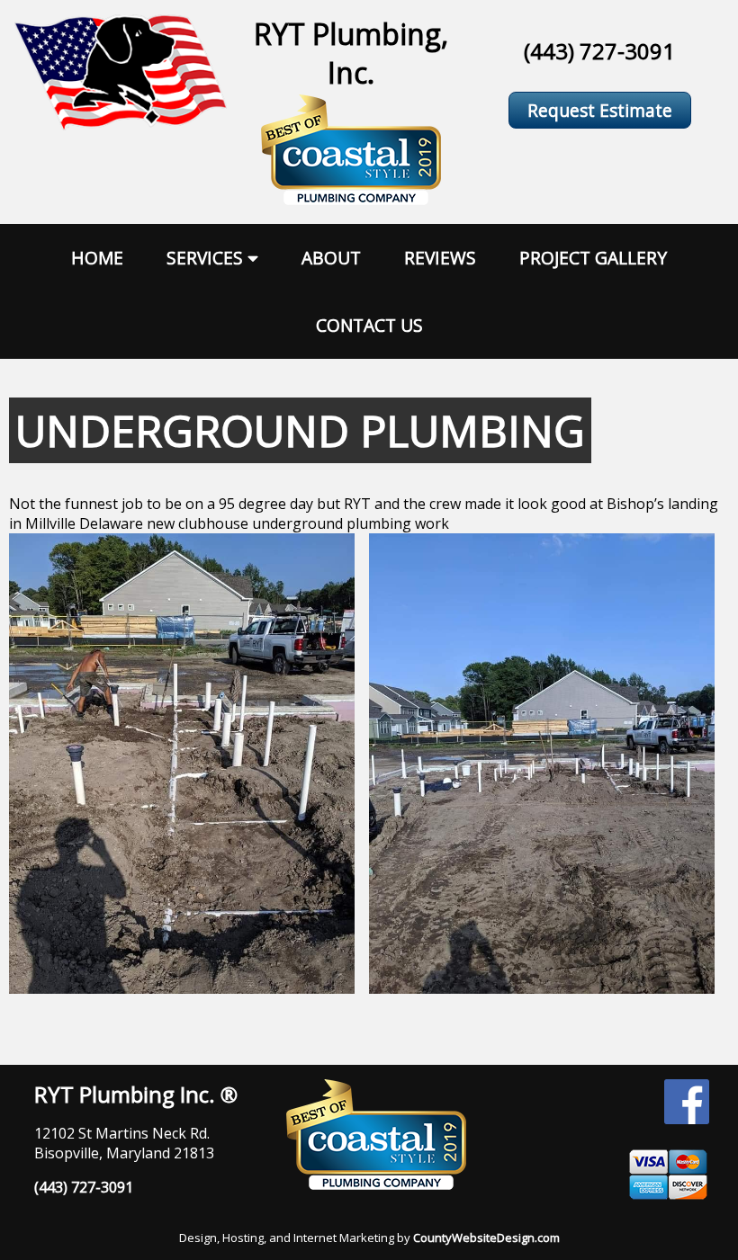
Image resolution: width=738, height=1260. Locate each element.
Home (97, 258)
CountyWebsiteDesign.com (486, 1237)
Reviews (440, 258)
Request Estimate (599, 110)
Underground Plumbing (300, 430)
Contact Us (369, 325)
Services (204, 258)
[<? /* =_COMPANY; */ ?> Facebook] (686, 1119)
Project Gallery (593, 258)
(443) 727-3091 (599, 51)
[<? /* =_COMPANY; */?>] (120, 125)
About (331, 258)
